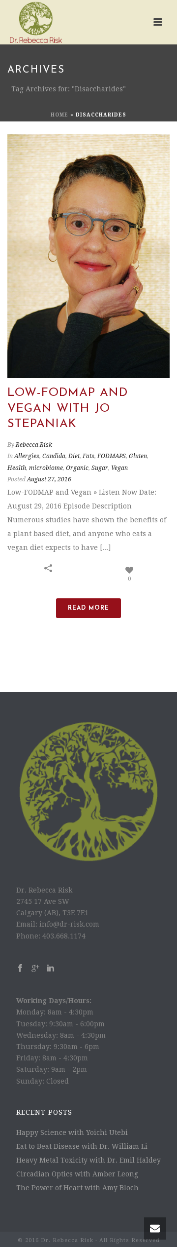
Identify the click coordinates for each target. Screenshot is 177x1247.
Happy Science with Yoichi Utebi (72, 1132)
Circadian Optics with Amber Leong (77, 1174)
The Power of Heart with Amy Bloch (77, 1188)
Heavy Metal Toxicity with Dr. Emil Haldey (88, 1160)
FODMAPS (111, 456)
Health (16, 468)
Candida (53, 456)
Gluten (138, 456)
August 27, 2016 (49, 479)
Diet (74, 456)
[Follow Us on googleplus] (35, 968)
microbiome (46, 468)
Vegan (119, 468)
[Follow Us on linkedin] (51, 968)
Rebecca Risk (34, 444)
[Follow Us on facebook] (20, 968)
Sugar (99, 468)
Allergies (26, 456)
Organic (77, 468)
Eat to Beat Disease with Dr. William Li (82, 1146)
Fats (88, 456)
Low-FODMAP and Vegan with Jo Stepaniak (67, 408)
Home (59, 114)
